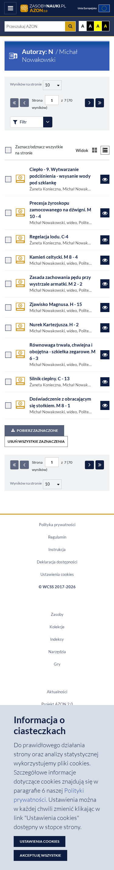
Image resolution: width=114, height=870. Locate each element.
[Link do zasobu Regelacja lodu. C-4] (104, 239)
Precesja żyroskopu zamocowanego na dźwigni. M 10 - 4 (60, 209)
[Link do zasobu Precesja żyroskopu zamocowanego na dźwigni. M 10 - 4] (104, 212)
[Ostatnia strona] (99, 102)
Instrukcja (57, 549)
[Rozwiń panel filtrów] (47, 122)
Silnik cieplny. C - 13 (49, 378)
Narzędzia (57, 651)
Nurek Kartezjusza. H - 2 (54, 324)
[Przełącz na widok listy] (105, 150)
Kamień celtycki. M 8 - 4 (53, 257)
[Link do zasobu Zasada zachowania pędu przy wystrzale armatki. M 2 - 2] (104, 283)
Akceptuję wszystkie (40, 855)
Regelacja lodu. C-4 (48, 236)
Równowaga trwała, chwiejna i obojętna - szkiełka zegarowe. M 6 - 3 (62, 351)
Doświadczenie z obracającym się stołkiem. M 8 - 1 (60, 402)
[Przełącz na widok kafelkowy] (94, 150)
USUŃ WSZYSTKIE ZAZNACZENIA (36, 441)
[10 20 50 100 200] (51, 84)
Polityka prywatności (57, 524)
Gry (57, 664)
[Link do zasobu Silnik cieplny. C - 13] (104, 381)
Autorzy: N (38, 51)
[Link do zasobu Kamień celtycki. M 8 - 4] (104, 260)
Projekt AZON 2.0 (57, 704)
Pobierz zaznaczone (37, 430)
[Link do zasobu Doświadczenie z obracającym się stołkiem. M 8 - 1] (104, 405)
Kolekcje (57, 626)
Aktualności (57, 691)
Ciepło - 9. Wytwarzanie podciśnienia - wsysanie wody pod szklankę (60, 176)
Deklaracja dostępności (57, 561)
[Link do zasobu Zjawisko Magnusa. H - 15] (104, 307)
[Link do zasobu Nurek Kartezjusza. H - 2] (104, 327)
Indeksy (57, 639)
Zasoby (57, 614)
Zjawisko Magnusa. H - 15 (55, 304)
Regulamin (57, 537)
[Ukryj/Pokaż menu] (10, 8)
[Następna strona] (89, 103)
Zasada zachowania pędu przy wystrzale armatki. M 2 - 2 (60, 281)
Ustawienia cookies (57, 574)
